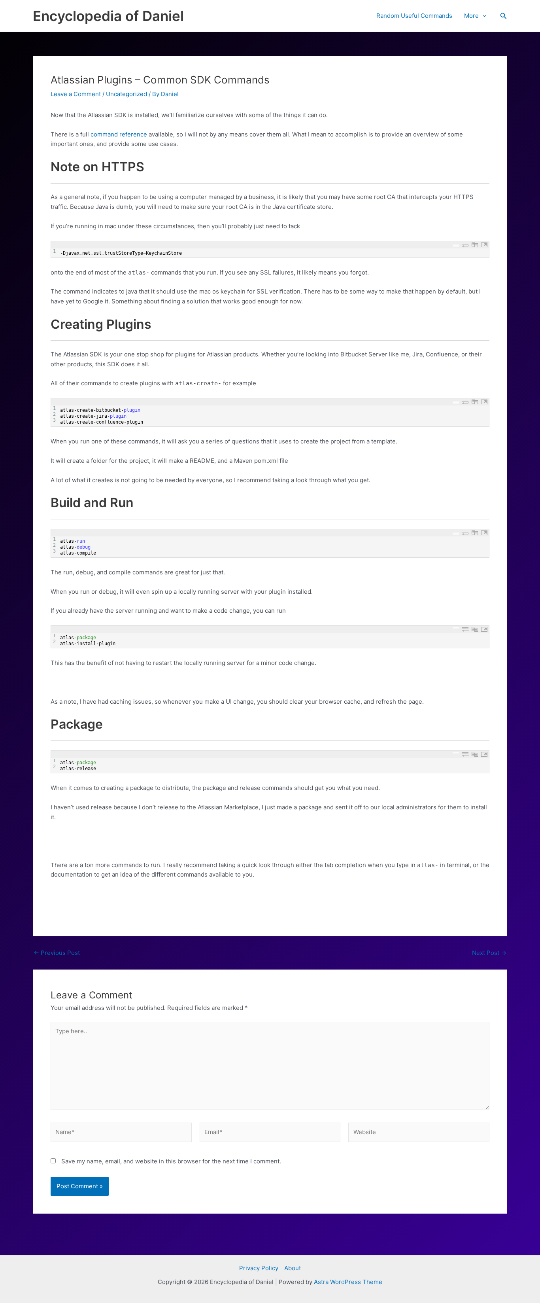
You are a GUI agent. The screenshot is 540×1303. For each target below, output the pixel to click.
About (292, 1268)
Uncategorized (126, 94)
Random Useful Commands (414, 15)
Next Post (489, 953)
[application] (482, 16)
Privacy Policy (258, 1268)
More (471, 15)
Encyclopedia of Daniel (108, 16)
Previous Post (57, 953)
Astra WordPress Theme (348, 1282)
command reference (119, 134)
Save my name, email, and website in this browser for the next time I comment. (171, 1161)
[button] (503, 16)
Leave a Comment (76, 94)
